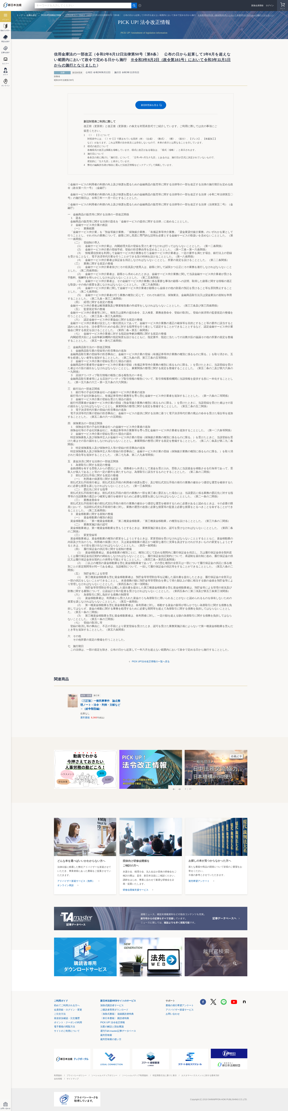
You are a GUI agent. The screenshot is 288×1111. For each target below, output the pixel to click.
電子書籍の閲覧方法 (64, 1026)
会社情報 (58, 1079)
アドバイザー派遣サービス (180, 1009)
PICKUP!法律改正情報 (51, 15)
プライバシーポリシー (77, 1075)
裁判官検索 (106, 1035)
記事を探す (32, 15)
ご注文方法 (60, 1014)
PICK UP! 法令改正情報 (112, 1022)
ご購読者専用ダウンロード (114, 1009)
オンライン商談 (65, 885)
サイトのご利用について (67, 1031)
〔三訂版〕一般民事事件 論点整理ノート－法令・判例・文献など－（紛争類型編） (100, 704)
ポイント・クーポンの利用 (68, 1022)
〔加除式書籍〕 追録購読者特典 (117, 1014)
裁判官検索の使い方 (110, 1039)
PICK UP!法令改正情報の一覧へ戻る (151, 661)
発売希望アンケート (199, 881)
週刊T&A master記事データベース (118, 1031)
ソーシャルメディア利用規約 (135, 1075)
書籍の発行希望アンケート (180, 1005)
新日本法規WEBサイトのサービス (118, 1000)
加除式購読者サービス (112, 1005)
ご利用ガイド (61, 1000)
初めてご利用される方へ (67, 1005)
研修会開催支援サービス (135, 889)
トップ (20, 15)
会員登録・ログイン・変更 (68, 1009)
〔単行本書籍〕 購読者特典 (114, 1018)
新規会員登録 (257, 5)
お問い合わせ (173, 1014)
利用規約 (58, 1075)
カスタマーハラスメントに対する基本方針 (200, 1075)
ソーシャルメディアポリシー (104, 1075)
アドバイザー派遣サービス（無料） (76, 881)
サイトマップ (73, 1079)
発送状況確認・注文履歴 (67, 1018)
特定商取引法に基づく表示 (165, 1075)
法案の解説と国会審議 (112, 1026)
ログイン (270, 5)
